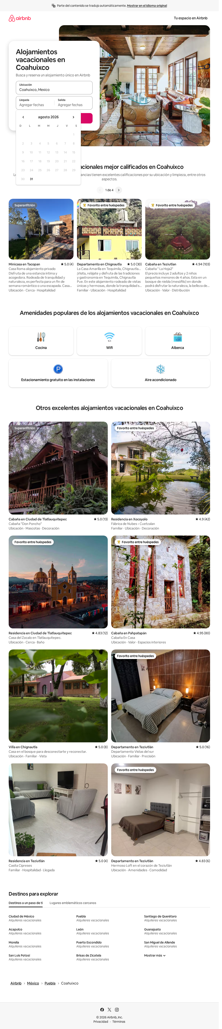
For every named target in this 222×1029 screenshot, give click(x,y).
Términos (118, 1022)
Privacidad (100, 1022)
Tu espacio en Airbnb (190, 18)
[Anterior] (100, 190)
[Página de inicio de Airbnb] (20, 18)
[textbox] (35, 104)
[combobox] (54, 89)
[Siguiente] (118, 190)
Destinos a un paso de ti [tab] (26, 903)
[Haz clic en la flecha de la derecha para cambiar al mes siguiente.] (73, 117)
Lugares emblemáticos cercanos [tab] (73, 903)
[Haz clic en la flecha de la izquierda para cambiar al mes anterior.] (23, 117)
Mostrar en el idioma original (147, 6)
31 (31, 179)
